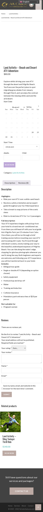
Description (10, 183)
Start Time (8, 142)
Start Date (8, 101)
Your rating (6, 348)
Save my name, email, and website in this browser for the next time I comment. (19, 387)
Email (4, 376)
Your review (6, 352)
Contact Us (21, 491)
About (24, 506)
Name (4, 366)
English (25, 2)
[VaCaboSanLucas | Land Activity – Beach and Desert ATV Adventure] (14, 5)
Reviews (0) (23, 183)
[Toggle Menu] (38, 5)
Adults (6, 153)
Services (17, 506)
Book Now (9, 165)
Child (24, 153)
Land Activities (13, 14)
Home (3, 14)
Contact (30, 506)
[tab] (10, 182)
